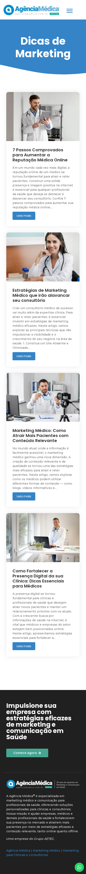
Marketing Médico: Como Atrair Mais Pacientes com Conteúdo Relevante (40, 435)
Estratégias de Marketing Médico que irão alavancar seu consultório (41, 295)
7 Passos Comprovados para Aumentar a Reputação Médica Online (40, 154)
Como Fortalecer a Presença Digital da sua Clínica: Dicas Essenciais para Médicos (38, 578)
